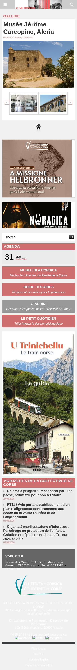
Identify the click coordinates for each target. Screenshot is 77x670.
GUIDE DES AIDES (38, 287)
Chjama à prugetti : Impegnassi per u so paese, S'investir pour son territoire (37, 493)
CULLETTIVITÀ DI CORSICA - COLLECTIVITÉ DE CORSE (38, 604)
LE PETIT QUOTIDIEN (38, 319)
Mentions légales (39, 659)
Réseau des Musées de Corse (23, 562)
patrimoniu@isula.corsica (50, 634)
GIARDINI (38, 304)
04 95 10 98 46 (20, 634)
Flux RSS (38, 654)
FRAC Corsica (27, 565)
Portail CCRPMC (52, 565)
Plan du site (38, 648)
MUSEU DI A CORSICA (38, 270)
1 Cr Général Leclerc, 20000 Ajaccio (38, 627)
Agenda (12, 246)
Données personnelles (38, 665)
